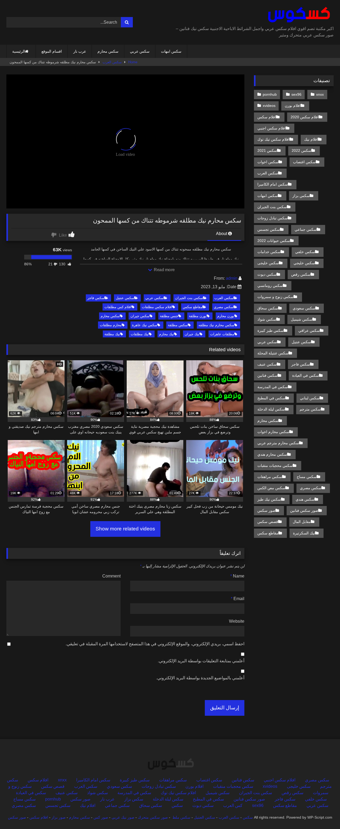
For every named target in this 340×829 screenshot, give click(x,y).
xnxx (320, 94)
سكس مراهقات (269, 477)
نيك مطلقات (140, 334)
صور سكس (266, 510)
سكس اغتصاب (304, 162)
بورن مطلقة (198, 316)
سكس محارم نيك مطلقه (216, 325)
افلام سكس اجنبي (271, 128)
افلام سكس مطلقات (157, 307)
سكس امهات (171, 51)
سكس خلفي (305, 252)
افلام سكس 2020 (305, 117)
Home (132, 62)
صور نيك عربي (123, 817)
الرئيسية (18, 51)
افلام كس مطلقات (117, 307)
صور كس (101, 817)
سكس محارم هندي (272, 454)
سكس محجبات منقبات (275, 465)
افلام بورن (293, 105)
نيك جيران (192, 334)
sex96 (296, 94)
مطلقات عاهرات (222, 334)
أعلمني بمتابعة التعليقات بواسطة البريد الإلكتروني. (201, 661)
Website (236, 621)
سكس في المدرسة (272, 387)
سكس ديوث (267, 274)
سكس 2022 (301, 150)
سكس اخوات (267, 162)
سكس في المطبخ (271, 398)
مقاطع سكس (192, 307)
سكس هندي (305, 499)
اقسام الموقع (51, 51)
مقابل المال (302, 522)
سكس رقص (301, 274)
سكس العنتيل (204, 817)
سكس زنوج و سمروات (275, 297)
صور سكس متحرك (153, 817)
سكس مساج (307, 477)
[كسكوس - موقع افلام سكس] (298, 15)
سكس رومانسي (270, 285)
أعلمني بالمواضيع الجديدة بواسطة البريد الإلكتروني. (200, 678)
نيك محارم (166, 334)
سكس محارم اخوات (273, 432)
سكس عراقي (309, 330)
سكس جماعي (306, 229)
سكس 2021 (267, 150)
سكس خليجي (304, 263)
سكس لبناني (310, 398)
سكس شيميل (301, 319)
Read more (164, 269)
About (222, 233)
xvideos (269, 105)
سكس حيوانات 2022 (273, 240)
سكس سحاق (267, 308)
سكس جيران (140, 316)
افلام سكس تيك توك (273, 139)
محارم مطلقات (111, 325)
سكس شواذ (266, 319)
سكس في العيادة (305, 375)
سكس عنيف (267, 364)
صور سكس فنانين (304, 510)
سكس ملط (181, 817)
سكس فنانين (267, 375)
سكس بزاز (301, 196)
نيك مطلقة (112, 334)
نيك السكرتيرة (304, 533)
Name (237, 576)
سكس (177, 805)
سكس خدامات (268, 252)
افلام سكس (266, 117)
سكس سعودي (304, 308)
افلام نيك (311, 139)
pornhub (270, 94)
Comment (111, 576)
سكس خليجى (268, 263)
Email (237, 598)
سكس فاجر (95, 298)
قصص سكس (267, 522)
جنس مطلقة (169, 316)
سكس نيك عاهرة (144, 325)
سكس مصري (223, 307)
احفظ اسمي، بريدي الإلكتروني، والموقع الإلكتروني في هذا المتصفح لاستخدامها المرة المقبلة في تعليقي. (155, 644)
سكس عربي (140, 51)
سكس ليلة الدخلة (271, 409)
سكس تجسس (268, 229)
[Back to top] (323, 813)
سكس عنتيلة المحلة (272, 353)
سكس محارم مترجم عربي (278, 443)
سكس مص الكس (271, 488)
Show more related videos (125, 528)
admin (231, 278)
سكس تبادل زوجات (272, 218)
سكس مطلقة (178, 325)
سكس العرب (112, 62)
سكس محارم (107, 51)
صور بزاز (59, 817)
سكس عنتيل (125, 298)
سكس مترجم (310, 409)
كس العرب (233, 805)
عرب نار (79, 51)
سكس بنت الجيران (189, 298)
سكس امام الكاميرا (272, 184)
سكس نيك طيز (269, 499)
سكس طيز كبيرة (270, 330)
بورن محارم (225, 316)
